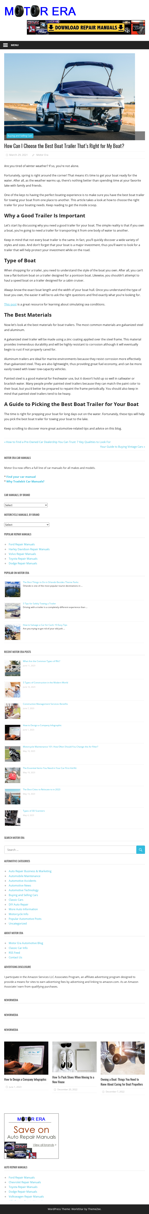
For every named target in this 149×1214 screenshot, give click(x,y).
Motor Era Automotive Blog (26, 943)
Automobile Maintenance (24, 876)
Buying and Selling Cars (19, 135)
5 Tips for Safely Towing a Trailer (39, 603)
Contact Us (15, 957)
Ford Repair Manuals (22, 544)
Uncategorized (18, 923)
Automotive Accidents (22, 880)
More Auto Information (23, 909)
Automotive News (20, 885)
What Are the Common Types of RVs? (41, 661)
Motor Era (42, 155)
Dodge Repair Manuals (23, 563)
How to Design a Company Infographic (42, 725)
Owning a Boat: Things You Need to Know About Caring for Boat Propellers (122, 1081)
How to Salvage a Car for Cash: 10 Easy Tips (45, 624)
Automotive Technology (24, 890)
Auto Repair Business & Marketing (30, 871)
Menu (15, 45)
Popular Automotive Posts (25, 919)
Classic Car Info (18, 948)
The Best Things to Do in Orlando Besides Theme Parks (50, 582)
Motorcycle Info (18, 914)
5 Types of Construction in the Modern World (45, 682)
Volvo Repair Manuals (22, 554)
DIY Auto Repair (18, 904)
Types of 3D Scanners (34, 810)
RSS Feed (14, 952)
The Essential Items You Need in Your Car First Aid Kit (49, 768)
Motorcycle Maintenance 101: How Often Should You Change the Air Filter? (60, 746)
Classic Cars (16, 899)
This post (10, 304)
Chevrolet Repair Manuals (25, 1182)
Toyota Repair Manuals (23, 558)
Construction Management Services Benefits (45, 703)
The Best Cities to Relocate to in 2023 (41, 789)
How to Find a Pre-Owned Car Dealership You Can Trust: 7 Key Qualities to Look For (58, 442)
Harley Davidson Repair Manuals (29, 549)
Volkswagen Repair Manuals (26, 1196)
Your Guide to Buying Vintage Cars (121, 446)
